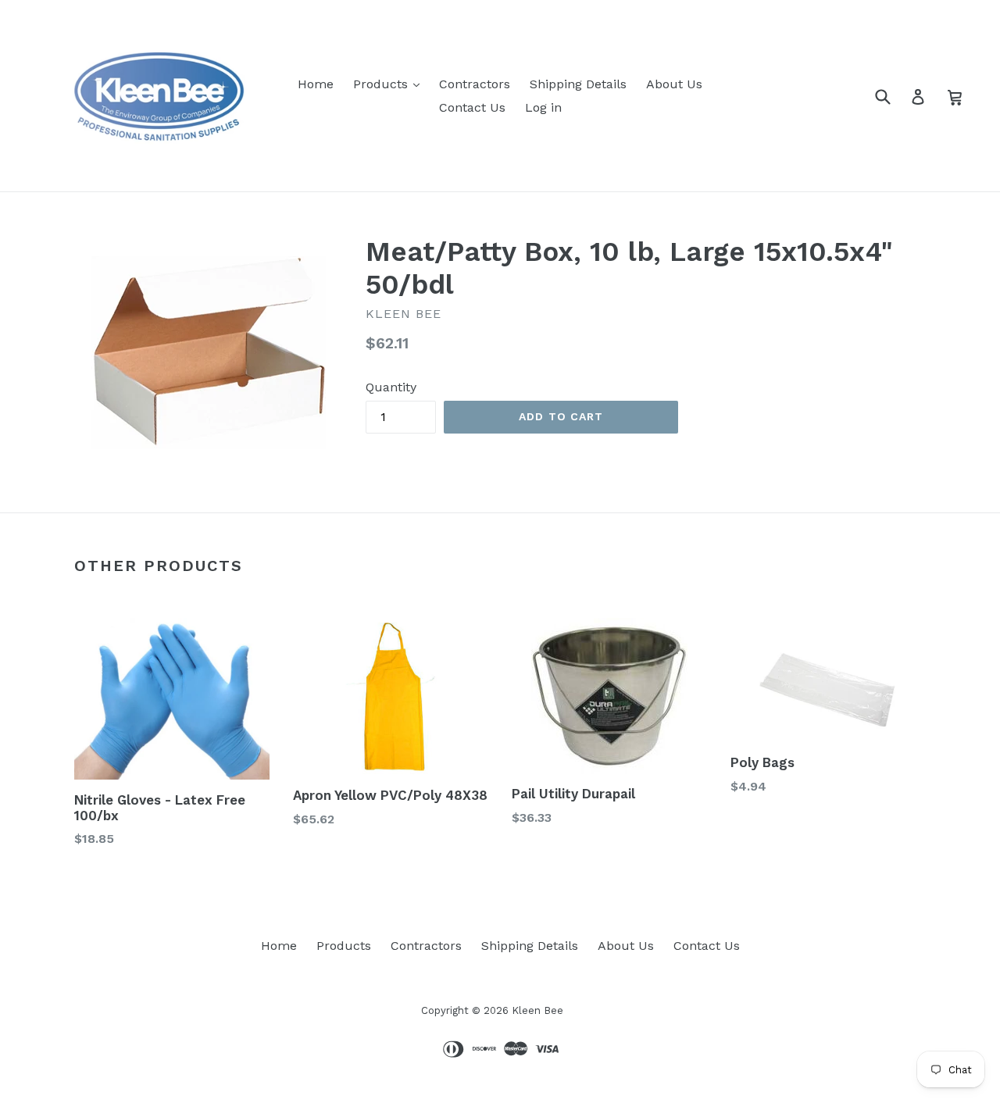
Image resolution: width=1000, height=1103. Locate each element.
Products (382, 84)
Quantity (391, 387)
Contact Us (472, 107)
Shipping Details (578, 84)
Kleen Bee (537, 1010)
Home (316, 84)
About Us (674, 84)
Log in (543, 107)
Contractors (474, 84)
